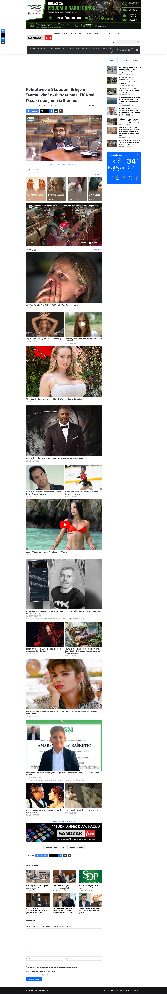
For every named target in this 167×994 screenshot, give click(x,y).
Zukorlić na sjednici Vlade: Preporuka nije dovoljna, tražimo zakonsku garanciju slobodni (63, 887)
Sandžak (56, 33)
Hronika (64, 48)
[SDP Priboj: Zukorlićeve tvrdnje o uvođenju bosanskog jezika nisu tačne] (90, 876)
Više (116, 33)
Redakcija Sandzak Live (34, 106)
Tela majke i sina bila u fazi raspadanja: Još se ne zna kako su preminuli (129, 90)
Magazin (97, 33)
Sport (88, 33)
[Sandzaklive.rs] (39, 37)
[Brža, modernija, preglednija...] (64, 832)
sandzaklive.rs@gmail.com (119, 990)
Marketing (137, 990)
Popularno (123, 60)
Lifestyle (107, 33)
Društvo (57, 48)
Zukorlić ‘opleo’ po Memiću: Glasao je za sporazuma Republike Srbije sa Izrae (90, 910)
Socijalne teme (96, 48)
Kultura (104, 48)
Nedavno (112, 60)
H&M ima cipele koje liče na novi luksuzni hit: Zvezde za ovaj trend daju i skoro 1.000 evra (130, 142)
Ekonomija (71, 48)
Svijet (81, 33)
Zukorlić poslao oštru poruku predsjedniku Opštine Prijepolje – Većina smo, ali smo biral (37, 910)
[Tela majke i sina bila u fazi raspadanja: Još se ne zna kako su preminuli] (112, 91)
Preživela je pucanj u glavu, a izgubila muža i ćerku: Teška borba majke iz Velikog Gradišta (129, 121)
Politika (51, 48)
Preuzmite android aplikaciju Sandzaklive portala (64, 821)
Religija (88, 48)
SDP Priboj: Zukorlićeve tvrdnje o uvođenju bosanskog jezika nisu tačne (90, 887)
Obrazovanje (80, 48)
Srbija (66, 33)
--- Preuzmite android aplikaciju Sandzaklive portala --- (64, 164)
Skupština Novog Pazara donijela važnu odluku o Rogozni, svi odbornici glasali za (37, 887)
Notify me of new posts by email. (38, 975)
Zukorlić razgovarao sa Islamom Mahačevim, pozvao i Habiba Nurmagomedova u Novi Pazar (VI (64, 910)
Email (28, 959)
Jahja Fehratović (52, 847)
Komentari (135, 60)
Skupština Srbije (77, 847)
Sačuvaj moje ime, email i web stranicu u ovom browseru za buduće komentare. (52, 967)
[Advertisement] (64, 70)
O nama (130, 990)
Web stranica (70, 959)
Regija (73, 33)
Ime (27, 951)
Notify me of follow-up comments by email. (41, 971)
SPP (64, 847)
